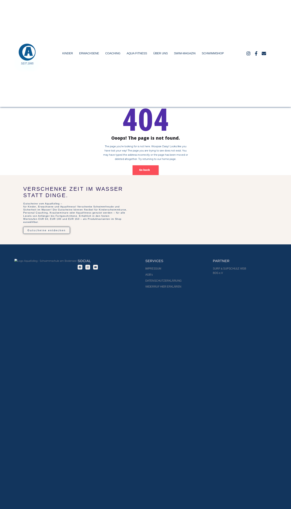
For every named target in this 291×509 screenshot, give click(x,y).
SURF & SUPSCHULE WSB (229, 268)
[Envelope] (264, 53)
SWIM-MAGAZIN (185, 53)
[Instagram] (248, 53)
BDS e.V (218, 273)
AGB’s (149, 274)
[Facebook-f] (256, 53)
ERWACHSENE (89, 53)
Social (84, 261)
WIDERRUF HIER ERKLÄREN (163, 286)
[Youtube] (95, 267)
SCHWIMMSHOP (213, 53)
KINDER (67, 53)
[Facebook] (80, 267)
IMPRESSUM (153, 268)
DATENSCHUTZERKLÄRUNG (163, 280)
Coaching (112, 53)
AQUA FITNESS (137, 53)
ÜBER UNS (160, 53)
